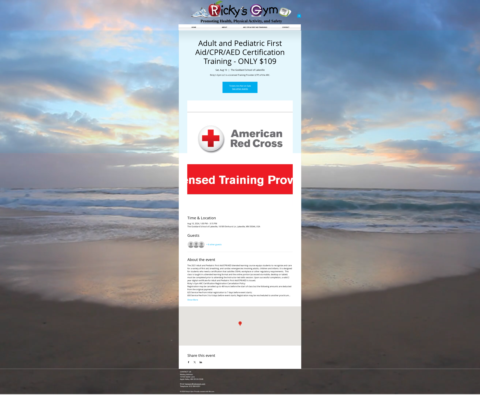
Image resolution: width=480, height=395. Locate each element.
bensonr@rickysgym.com (195, 384)
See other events (240, 88)
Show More (192, 299)
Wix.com (211, 391)
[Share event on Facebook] (188, 362)
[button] (299, 15)
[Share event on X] (195, 362)
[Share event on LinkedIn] (201, 362)
